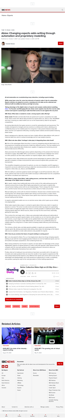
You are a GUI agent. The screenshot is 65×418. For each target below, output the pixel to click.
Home (4, 15)
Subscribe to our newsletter (14, 299)
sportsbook (34, 306)
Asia (3, 378)
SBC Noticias (52, 380)
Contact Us (15, 407)
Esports (10, 15)
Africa (3, 385)
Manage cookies (45, 407)
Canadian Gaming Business (53, 400)
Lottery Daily (52, 385)
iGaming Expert (53, 375)
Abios (6, 109)
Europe (3, 375)
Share (60, 43)
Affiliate (19, 383)
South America (5, 383)
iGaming (19, 378)
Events (35, 373)
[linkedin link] (3, 366)
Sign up (60, 364)
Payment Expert (53, 378)
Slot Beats (51, 395)
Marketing (20, 380)
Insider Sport (52, 388)
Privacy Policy (59, 407)
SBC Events (52, 397)
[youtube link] (6, 366)
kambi (25, 306)
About (3, 407)
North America (5, 380)
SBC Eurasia (52, 393)
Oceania (4, 388)
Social (18, 390)
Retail (18, 375)
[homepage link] (6, 10)
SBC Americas (52, 373)
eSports (16, 306)
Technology (20, 385)
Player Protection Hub (54, 390)
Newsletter (36, 375)
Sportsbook (20, 373)
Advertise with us (29, 407)
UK (2, 373)
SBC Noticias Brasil (54, 383)
